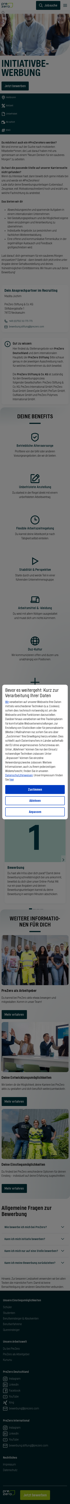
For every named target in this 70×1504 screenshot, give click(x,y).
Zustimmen (35, 789)
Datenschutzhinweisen (19, 775)
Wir (7, 702)
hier (12, 779)
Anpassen (35, 812)
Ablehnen (35, 800)
